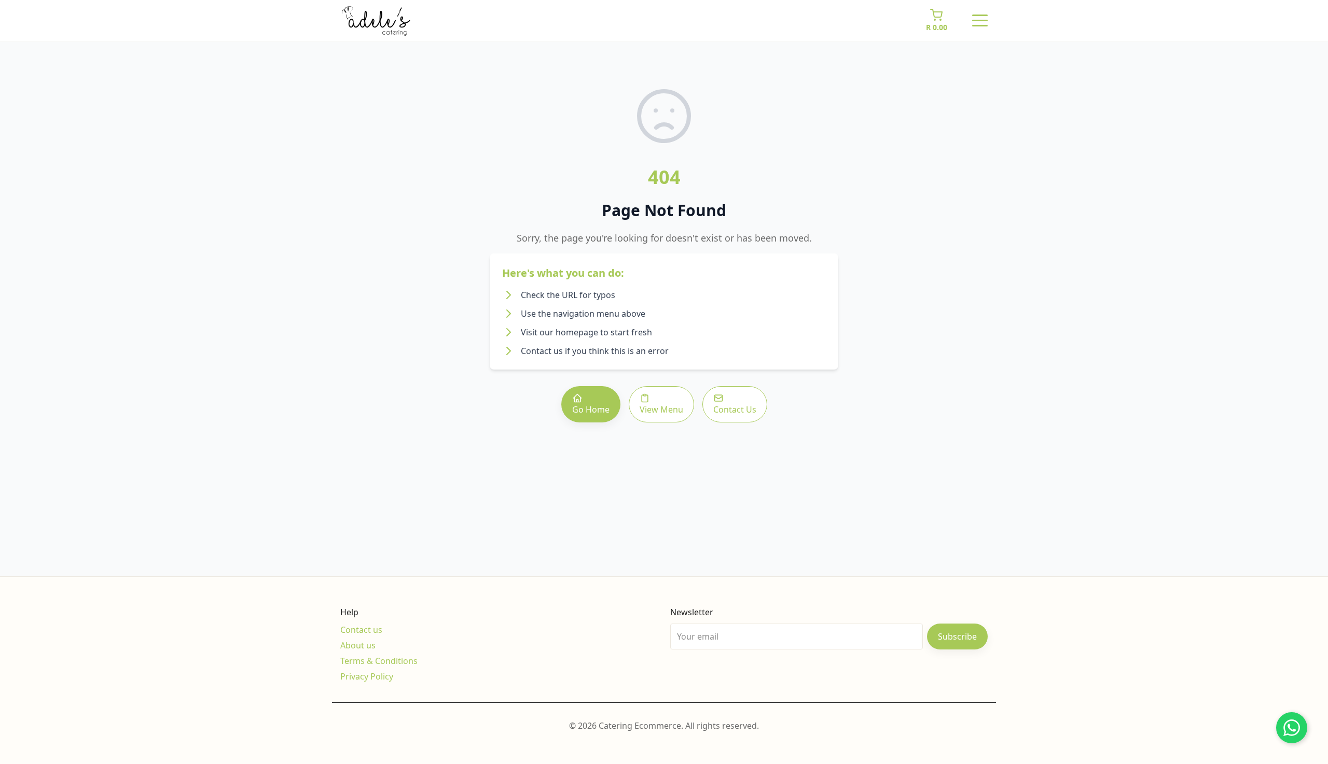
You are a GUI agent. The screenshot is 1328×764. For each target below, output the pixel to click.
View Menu (661, 409)
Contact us (361, 629)
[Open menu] (980, 21)
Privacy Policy (366, 676)
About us (358, 645)
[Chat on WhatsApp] (1291, 727)
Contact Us (734, 409)
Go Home (591, 409)
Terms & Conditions (379, 661)
